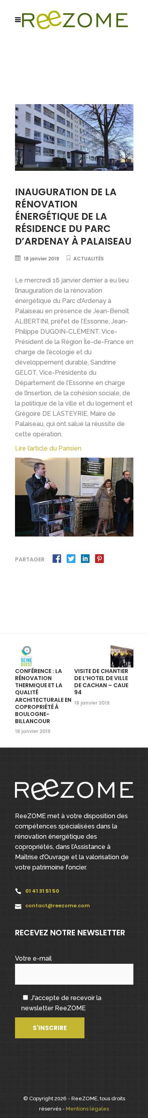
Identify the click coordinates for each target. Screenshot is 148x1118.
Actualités (88, 258)
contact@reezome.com (57, 905)
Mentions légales (87, 1109)
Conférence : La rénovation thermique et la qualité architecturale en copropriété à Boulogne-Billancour (43, 696)
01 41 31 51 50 (42, 891)
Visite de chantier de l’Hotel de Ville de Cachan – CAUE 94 (101, 682)
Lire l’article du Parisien (49, 448)
